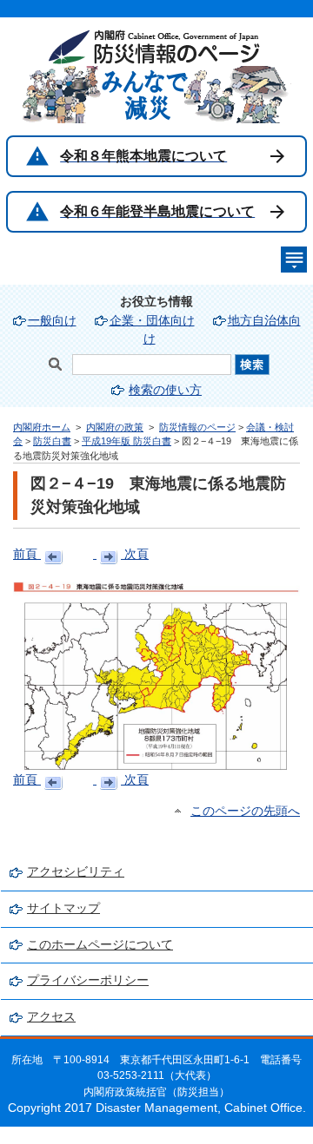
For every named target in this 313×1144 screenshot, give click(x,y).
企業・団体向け (152, 320)
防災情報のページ (197, 427)
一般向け (52, 320)
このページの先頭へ (245, 811)
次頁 (135, 554)
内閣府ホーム (41, 427)
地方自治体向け (222, 329)
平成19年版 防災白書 (126, 441)
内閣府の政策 (114, 427)
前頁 (27, 554)
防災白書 (52, 441)
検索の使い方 (165, 390)
